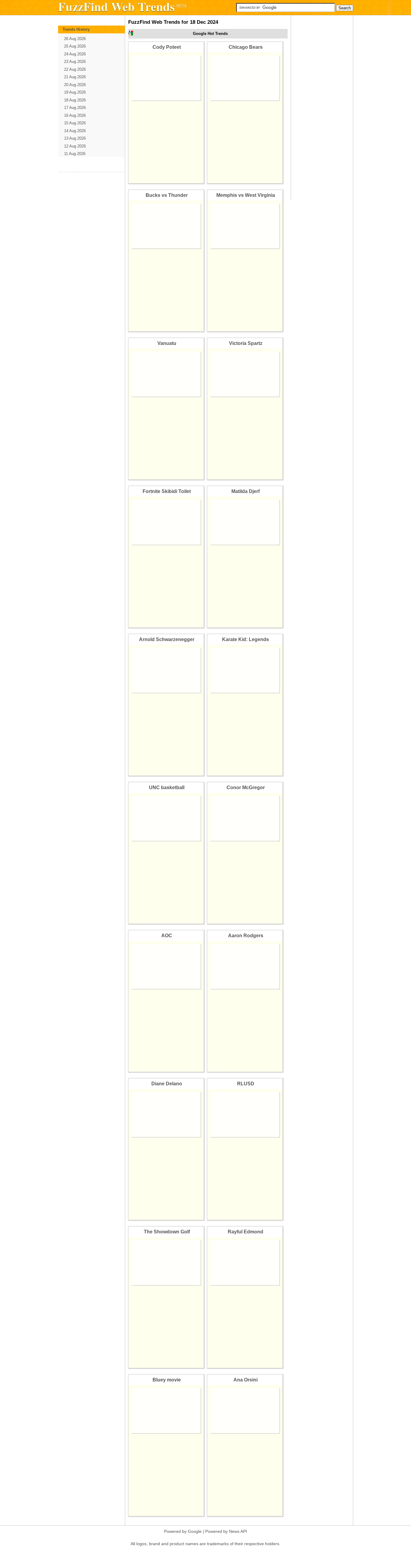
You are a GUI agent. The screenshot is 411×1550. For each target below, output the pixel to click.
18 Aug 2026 (75, 100)
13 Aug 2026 (75, 138)
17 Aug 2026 (75, 107)
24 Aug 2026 (75, 54)
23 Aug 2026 (75, 61)
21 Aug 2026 (75, 77)
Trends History (76, 29)
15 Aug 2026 (75, 123)
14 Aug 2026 (75, 131)
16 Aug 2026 (75, 115)
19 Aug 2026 (75, 92)
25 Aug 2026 (75, 46)
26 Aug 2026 (75, 38)
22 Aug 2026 (75, 69)
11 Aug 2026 (74, 153)
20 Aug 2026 (75, 84)
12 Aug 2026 (75, 146)
